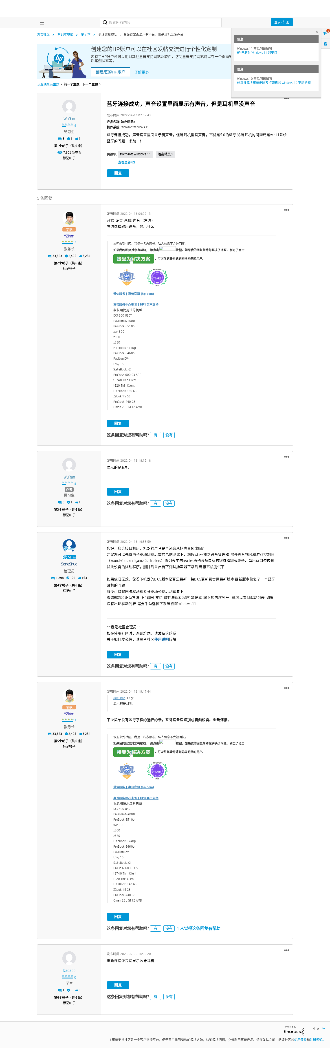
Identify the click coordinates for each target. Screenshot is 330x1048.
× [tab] (317, 32)
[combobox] (161, 22)
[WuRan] (69, 106)
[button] (287, 98)
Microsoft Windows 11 (135, 154)
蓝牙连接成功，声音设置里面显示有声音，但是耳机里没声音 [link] (140, 34)
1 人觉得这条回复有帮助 (198, 928)
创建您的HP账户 (110, 72)
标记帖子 (69, 158)
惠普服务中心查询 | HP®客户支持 (135, 304)
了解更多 (141, 72)
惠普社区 (43, 34)
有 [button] (155, 435)
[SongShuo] (69, 546)
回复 (118, 173)
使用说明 (161, 639)
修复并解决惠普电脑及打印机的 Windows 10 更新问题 (274, 83)
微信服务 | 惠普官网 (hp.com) (133, 293)
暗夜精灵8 (165, 154)
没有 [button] (169, 435)
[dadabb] (69, 958)
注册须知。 (318, 1040)
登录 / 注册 (281, 22)
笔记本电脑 (65, 34)
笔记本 (85, 34)
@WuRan (119, 698)
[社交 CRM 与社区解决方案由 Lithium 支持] (294, 1030)
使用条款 (300, 1040)
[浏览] (41, 22)
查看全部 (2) (126, 162)
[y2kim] (69, 218)
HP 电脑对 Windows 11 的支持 (257, 53)
